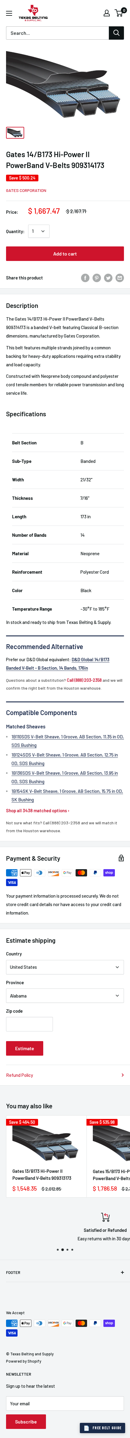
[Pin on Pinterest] (97, 277)
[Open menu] (9, 13)
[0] (119, 13)
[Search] (116, 33)
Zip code (14, 1011)
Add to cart (65, 253)
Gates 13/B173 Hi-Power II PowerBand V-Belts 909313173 (41, 1174)
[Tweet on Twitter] (108, 277)
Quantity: (15, 231)
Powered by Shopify (23, 1361)
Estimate (24, 1048)
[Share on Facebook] (85, 277)
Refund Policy (19, 1075)
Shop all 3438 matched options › (38, 810)
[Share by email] (119, 277)
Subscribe (26, 1421)
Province (15, 982)
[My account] (107, 13)
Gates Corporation (26, 190)
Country (14, 953)
